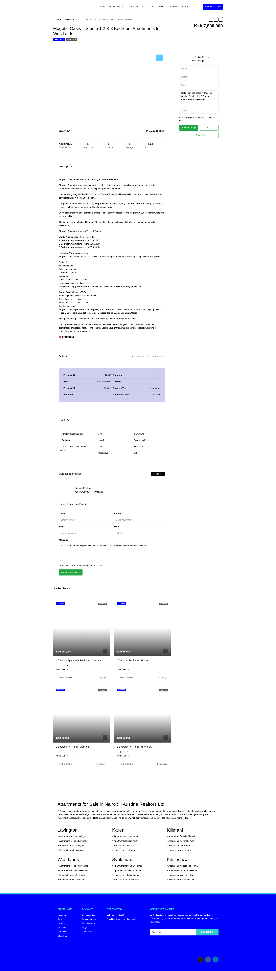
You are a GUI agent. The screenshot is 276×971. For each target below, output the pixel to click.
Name (62, 513)
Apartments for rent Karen (126, 841)
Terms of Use (96, 565)
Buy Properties (116, 6)
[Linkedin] (215, 959)
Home (102, 6)
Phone (117, 513)
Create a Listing (213, 7)
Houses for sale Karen (124, 845)
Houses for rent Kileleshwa (181, 879)
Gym (100, 434)
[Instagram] (201, 959)
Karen (118, 830)
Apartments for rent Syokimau (128, 870)
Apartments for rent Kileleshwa (182, 870)
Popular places (136, 6)
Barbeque (66, 440)
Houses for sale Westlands (72, 875)
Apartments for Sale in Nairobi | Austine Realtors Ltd (110, 804)
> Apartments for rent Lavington (72, 836)
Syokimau (122, 859)
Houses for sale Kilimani (180, 845)
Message (63, 540)
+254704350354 (82, 492)
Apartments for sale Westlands (73, 866)
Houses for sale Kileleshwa (181, 875)
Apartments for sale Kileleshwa (183, 866)
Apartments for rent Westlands (73, 870)
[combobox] (139, 533)
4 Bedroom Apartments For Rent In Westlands (79, 660)
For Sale (71, 40)
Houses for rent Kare (124, 850)
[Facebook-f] (208, 959)
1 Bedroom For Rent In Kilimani (133, 660)
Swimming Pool (141, 440)
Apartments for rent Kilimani (181, 841)
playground (139, 434)
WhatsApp (98, 492)
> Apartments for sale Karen (125, 836)
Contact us (187, 6)
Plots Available (155, 6)
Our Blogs (173, 6)
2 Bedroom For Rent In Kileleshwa (134, 747)
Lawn (100, 446)
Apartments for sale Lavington (73, 841)
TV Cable (138, 446)
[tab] (159, 58)
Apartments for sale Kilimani (181, 836)
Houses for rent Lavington (71, 850)
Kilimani (175, 830)
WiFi (136, 453)
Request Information (70, 572)
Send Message (189, 127)
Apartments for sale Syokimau (128, 866)
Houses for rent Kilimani (180, 850)
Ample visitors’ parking (72, 434)
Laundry (102, 440)
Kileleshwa (178, 859)
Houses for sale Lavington (71, 845)
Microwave (103, 453)
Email (62, 526)
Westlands (68, 859)
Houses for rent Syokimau (126, 879)
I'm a (116, 526)
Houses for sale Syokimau (126, 875)
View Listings (158, 474)
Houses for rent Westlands (71, 879)
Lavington (67, 830)
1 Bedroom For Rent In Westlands (73, 747)
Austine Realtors (65, 678)
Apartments (69, 19)
